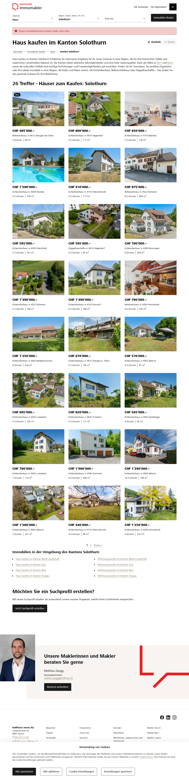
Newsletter (118, 733)
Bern (159, 62)
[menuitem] (141, 6)
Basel (170, 62)
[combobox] (77, 19)
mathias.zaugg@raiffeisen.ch (58, 678)
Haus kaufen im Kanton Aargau (32, 575)
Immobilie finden (164, 17)
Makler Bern (153, 733)
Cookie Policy (146, 757)
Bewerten (50, 728)
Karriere (83, 737)
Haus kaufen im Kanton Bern (31, 570)
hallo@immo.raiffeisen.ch (25, 741)
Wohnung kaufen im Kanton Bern (116, 570)
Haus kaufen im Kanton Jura (31, 564)
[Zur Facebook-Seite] (162, 717)
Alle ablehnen (51, 771)
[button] (173, 6)
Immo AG (84, 733)
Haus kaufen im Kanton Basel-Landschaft (37, 558)
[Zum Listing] (38, 109)
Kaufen (49, 733)
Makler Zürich (154, 728)
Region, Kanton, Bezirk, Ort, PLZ (71, 16)
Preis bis (109, 18)
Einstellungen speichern (118, 771)
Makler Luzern (154, 737)
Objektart (16, 16)
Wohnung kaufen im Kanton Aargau (117, 575)
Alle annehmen (24, 771)
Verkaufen (51, 737)
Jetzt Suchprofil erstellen (29, 608)
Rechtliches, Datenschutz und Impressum (128, 739)
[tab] (154, 42)
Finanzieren (85, 728)
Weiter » (98, 545)
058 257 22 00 (21, 737)
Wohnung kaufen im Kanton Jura (115, 564)
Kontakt (117, 728)
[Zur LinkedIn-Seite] (168, 717)
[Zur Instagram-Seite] (174, 717)
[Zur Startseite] (27, 7)
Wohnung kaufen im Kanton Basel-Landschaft (122, 558)
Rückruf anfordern (57, 686)
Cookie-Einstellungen (81, 771)
